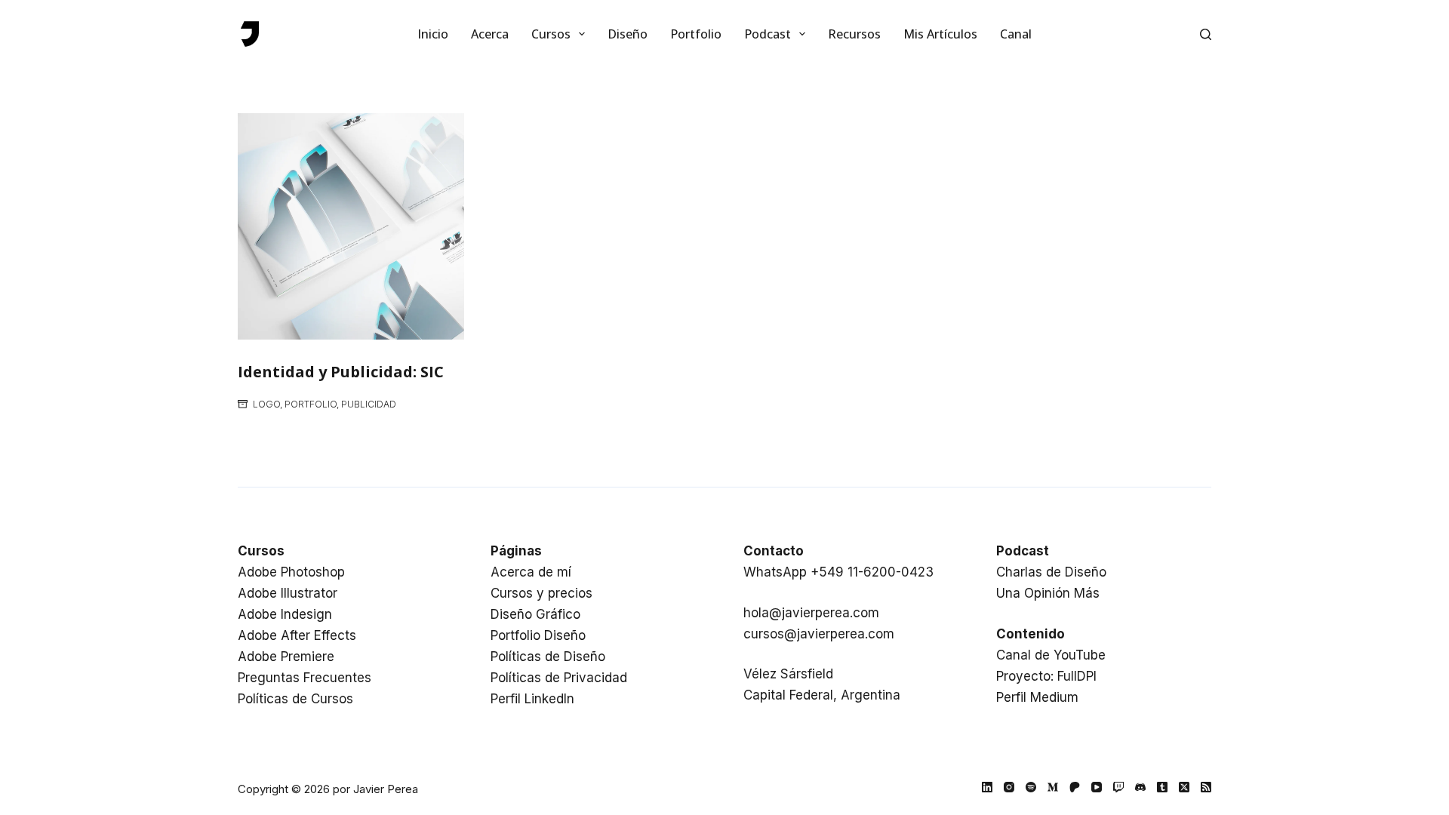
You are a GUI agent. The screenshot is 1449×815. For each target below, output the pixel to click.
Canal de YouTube (1051, 655)
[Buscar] (1205, 34)
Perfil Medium (1037, 697)
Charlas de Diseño (1051, 572)
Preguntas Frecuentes (304, 677)
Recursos (854, 34)
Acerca (490, 34)
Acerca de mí (531, 572)
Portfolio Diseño (538, 635)
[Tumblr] (1162, 787)
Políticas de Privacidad (559, 677)
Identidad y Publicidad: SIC (341, 371)
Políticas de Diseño (548, 656)
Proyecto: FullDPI (1046, 676)
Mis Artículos (940, 34)
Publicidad (368, 404)
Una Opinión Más (1048, 593)
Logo (266, 404)
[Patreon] (1074, 787)
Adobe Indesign (285, 614)
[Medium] (1053, 787)
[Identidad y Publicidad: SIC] (351, 226)
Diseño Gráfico (535, 614)
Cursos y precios (541, 593)
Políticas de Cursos (295, 698)
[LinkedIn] (987, 787)
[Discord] (1140, 787)
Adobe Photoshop (291, 572)
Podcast (767, 34)
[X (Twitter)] (1184, 787)
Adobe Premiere (286, 656)
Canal (1016, 34)
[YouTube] (1096, 787)
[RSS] (1206, 787)
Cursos (551, 34)
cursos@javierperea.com (818, 633)
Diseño (628, 34)
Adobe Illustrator (287, 593)
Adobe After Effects (297, 635)
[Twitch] (1118, 787)
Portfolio (695, 34)
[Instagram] (1009, 787)
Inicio (432, 34)
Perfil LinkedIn (532, 698)
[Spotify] (1031, 787)
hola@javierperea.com (811, 612)
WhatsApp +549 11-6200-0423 (838, 572)
